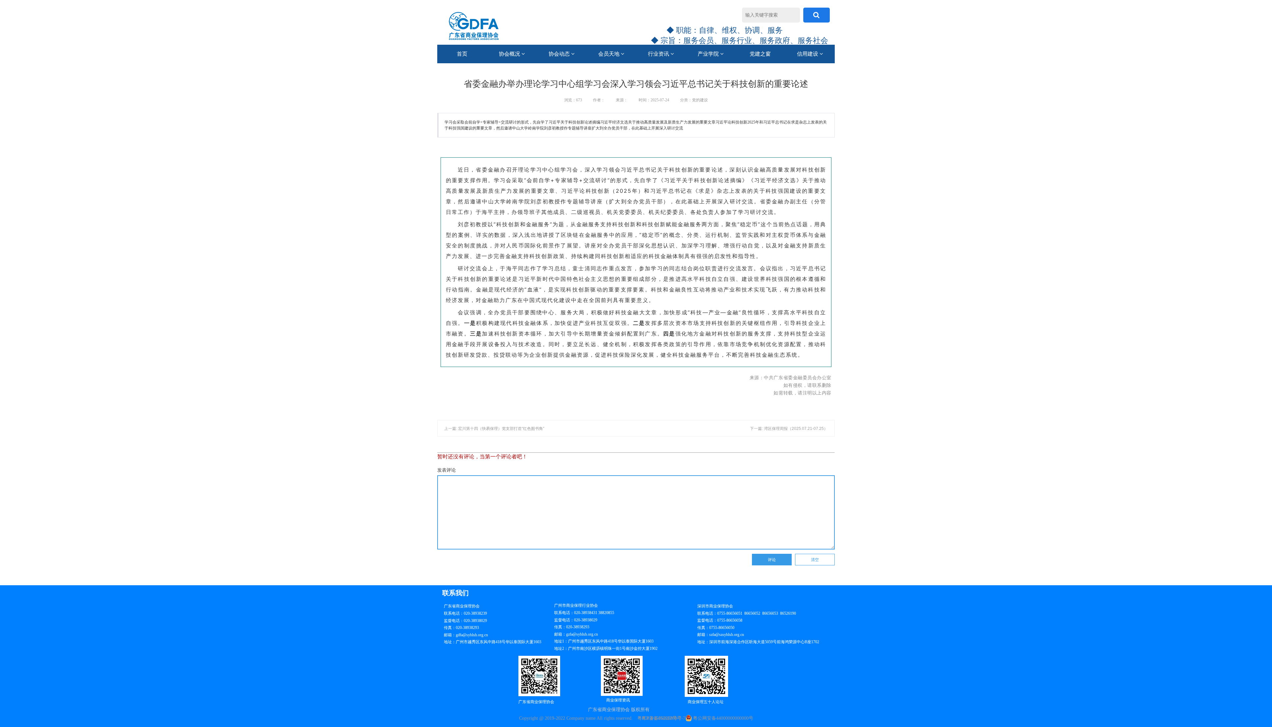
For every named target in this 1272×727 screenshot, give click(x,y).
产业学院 (709, 54)
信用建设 (808, 54)
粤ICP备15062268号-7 (663, 718)
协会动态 (560, 54)
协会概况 (510, 54)
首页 (462, 54)
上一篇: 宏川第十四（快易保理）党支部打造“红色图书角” (494, 428)
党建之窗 (760, 54)
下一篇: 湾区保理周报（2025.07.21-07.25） (789, 428)
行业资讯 (659, 54)
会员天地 (609, 54)
